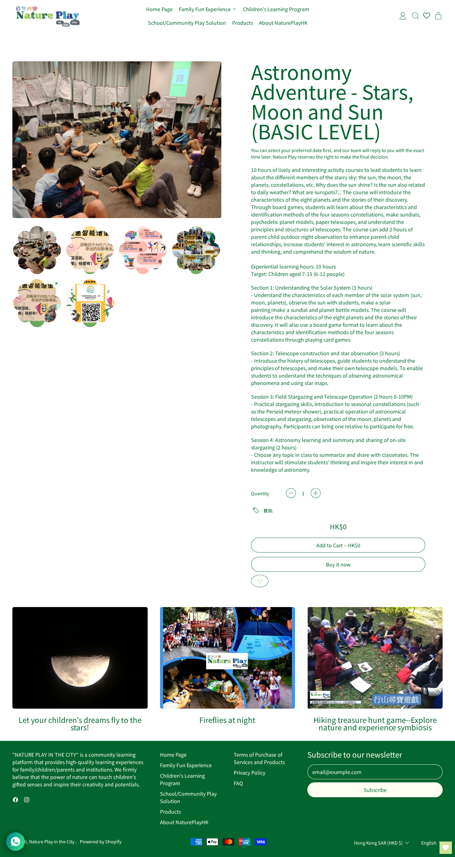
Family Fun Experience (186, 765)
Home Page (159, 9)
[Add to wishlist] (259, 581)
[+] (316, 493)
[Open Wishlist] (446, 848)
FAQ (238, 783)
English (428, 842)
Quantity (260, 493)
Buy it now (338, 564)
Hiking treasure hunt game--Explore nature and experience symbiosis (375, 723)
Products (242, 22)
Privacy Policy (249, 772)
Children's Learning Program (276, 9)
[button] (37, 250)
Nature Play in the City (52, 841)
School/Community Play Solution (187, 22)
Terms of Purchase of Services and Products (259, 758)
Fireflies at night (227, 719)
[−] (291, 493)
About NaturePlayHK (283, 22)
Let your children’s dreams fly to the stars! (80, 723)
